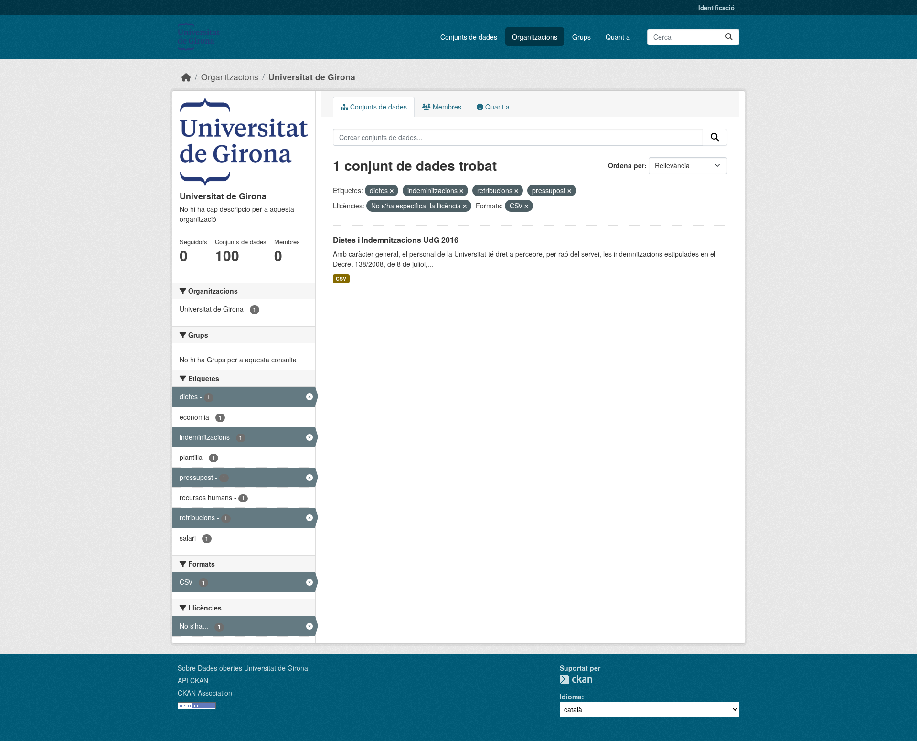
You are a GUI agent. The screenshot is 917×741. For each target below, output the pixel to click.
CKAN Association (205, 692)
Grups (581, 37)
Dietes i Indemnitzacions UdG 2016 (395, 239)
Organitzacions (534, 37)
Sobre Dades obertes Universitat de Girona (243, 668)
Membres (446, 106)
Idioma (571, 696)
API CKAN (193, 680)
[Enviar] (728, 37)
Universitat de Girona (311, 77)
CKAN (576, 679)
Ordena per (626, 165)
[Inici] (186, 77)
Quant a (618, 37)
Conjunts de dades (468, 37)
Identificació (716, 7)
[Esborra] (392, 191)
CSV (341, 278)
